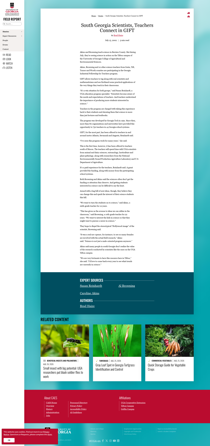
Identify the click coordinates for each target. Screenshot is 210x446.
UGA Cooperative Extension (133, 403)
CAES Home (51, 403)
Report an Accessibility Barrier (167, 429)
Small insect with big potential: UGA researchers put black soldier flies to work (63, 372)
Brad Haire (118, 35)
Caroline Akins (89, 293)
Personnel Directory (79, 403)
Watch (9, 63)
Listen (9, 68)
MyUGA (92, 434)
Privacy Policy (76, 406)
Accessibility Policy (78, 409)
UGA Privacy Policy (130, 434)
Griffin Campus (127, 409)
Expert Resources (9, 36)
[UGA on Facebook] (103, 441)
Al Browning (126, 285)
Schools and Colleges (97, 429)
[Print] (188, 17)
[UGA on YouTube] (115, 441)
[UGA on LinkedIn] (118, 441)
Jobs (48, 415)
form (50, 434)
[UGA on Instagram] (111, 441)
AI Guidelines (76, 412)
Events (5, 45)
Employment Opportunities (133, 429)
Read (8, 55)
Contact (6, 49)
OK (9, 440)
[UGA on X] (107, 441)
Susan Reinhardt (91, 285)
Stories (6, 32)
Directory (93, 431)
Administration (52, 412)
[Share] (188, 13)
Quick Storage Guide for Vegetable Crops (167, 367)
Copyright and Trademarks (132, 431)
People (5, 40)
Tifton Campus (127, 406)
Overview (50, 406)
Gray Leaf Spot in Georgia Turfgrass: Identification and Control (115, 367)
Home (93, 16)
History (49, 409)
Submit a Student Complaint (167, 431)
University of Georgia (61, 431)
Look (8, 59)
